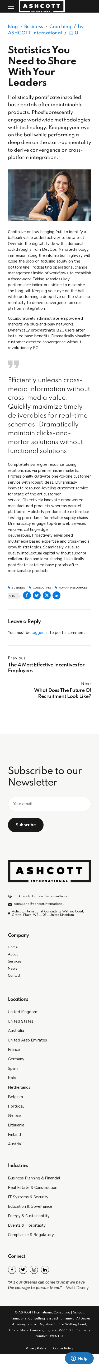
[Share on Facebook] (27, 595)
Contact (14, 975)
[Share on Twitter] (37, 595)
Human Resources (73, 587)
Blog (13, 26)
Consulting (42, 587)
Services (15, 961)
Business (33, 26)
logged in (40, 632)
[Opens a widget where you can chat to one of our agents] (79, 1358)
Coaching (60, 26)
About (13, 954)
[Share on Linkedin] (56, 595)
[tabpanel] (49, 195)
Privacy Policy (36, 1348)
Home (13, 947)
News (12, 968)
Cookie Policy (63, 1348)
